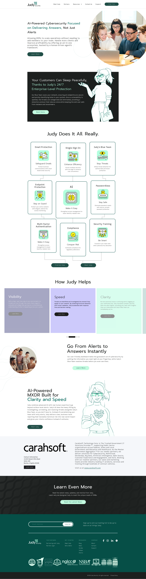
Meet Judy (56, 4)
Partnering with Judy (53, 543)
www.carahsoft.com (92, 468)
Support (98, 4)
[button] (77, 4)
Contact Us (88, 4)
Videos (81, 550)
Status (81, 552)
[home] (33, 4)
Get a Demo (68, 545)
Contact (93, 545)
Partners (67, 4)
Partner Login (50, 545)
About (93, 543)
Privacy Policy (114, 575)
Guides (81, 548)
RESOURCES (82, 540)
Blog (80, 543)
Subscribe (67, 524)
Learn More (29, 467)
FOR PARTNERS (51, 540)
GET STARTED (69, 540)
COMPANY (94, 540)
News (80, 545)
